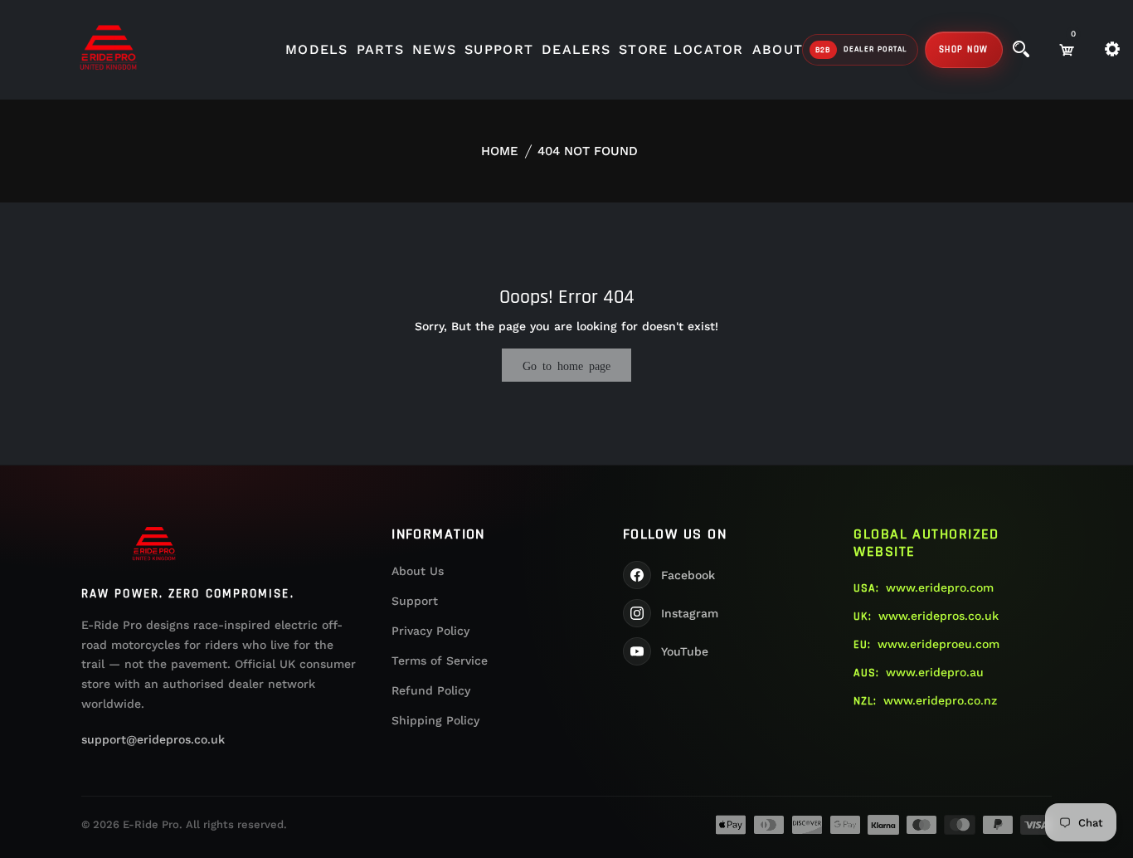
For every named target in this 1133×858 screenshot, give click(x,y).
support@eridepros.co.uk (153, 739)
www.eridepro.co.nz (940, 700)
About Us (417, 571)
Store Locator (681, 49)
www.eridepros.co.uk (938, 615)
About (777, 49)
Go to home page (566, 365)
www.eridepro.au (935, 672)
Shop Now (964, 50)
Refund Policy (430, 690)
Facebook (688, 575)
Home (499, 151)
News (434, 49)
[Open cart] (1066, 50)
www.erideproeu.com (938, 644)
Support (498, 49)
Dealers (576, 49)
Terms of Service (439, 660)
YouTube (684, 651)
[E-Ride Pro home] (154, 543)
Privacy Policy (430, 630)
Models (316, 49)
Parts (380, 49)
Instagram (689, 613)
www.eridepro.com (940, 587)
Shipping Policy (435, 720)
